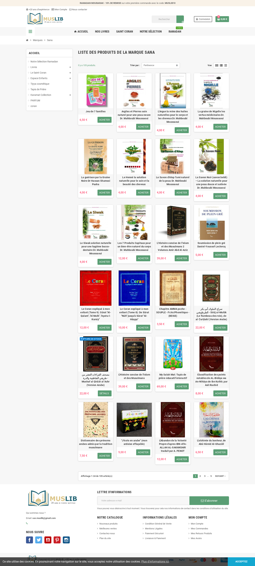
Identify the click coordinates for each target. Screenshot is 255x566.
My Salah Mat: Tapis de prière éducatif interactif (173, 376)
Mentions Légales (154, 528)
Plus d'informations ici (155, 561)
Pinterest (57, 539)
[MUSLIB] (45, 19)
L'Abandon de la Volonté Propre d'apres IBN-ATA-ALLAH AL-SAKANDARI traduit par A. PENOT (173, 445)
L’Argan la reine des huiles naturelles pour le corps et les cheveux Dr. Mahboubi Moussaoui (173, 116)
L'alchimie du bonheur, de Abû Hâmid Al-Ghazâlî (211, 442)
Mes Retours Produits (201, 533)
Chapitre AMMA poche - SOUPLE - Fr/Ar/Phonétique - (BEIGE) (172, 312)
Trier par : (135, 65)
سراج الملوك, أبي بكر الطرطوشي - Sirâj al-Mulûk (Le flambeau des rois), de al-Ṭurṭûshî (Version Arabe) (211, 314)
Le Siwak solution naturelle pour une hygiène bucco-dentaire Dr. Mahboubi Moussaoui (95, 248)
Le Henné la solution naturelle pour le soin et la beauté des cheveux (134, 181)
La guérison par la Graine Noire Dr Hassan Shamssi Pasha (95, 181)
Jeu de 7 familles (95, 111)
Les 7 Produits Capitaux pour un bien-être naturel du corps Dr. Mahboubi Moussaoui (134, 246)
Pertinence (149, 65)
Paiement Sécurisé (154, 533)
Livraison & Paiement (155, 538)
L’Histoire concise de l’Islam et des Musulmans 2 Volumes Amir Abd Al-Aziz (173, 246)
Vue (210, 65)
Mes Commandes (199, 528)
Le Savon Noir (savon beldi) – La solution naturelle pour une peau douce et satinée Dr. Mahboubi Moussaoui (211, 182)
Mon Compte (60, 9)
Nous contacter (79, 9)
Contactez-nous (107, 533)
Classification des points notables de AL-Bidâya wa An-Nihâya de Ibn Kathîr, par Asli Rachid (211, 379)
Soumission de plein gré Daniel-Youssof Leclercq (211, 245)
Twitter (38, 539)
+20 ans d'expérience (37, 9)
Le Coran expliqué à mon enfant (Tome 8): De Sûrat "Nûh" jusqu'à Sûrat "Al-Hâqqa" (134, 314)
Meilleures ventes (108, 528)
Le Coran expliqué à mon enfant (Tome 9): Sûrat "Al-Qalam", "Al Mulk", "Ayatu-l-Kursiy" (95, 314)
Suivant (220, 476)
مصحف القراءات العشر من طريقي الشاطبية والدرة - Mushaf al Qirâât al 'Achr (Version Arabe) (96, 379)
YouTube (47, 539)
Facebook (29, 539)
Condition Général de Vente (158, 523)
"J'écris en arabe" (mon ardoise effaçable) (134, 442)
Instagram (66, 539)
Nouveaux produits (108, 523)
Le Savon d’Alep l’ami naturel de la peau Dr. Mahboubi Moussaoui (172, 181)
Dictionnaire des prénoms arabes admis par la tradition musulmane (95, 444)
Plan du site (105, 538)
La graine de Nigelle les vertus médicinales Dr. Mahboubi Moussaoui (211, 115)
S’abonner (211, 500)
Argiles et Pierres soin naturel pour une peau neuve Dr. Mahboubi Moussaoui (134, 115)
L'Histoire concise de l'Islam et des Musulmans (134, 376)
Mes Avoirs (196, 538)
